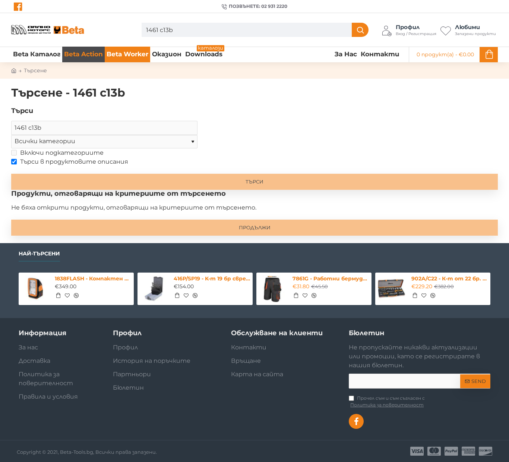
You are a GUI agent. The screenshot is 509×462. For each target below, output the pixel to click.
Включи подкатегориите (61, 152)
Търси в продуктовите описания (73, 161)
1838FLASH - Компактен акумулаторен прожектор (93, 278)
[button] (58, 295)
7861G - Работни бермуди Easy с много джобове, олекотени (331, 278)
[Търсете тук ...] (360, 30)
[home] (13, 70)
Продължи (255, 227)
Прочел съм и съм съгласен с (387, 401)
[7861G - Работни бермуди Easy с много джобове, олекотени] (273, 289)
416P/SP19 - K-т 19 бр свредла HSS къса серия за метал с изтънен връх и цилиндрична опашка (212, 278)
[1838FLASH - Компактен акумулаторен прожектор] (35, 289)
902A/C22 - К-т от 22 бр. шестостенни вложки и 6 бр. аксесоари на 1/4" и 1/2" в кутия (449, 278)
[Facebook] (18, 6)
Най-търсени (39, 254)
